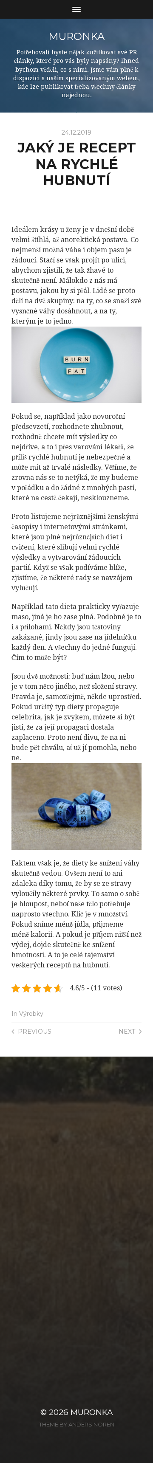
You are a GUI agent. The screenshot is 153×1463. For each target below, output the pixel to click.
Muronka (76, 36)
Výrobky (31, 1014)
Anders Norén (91, 1424)
